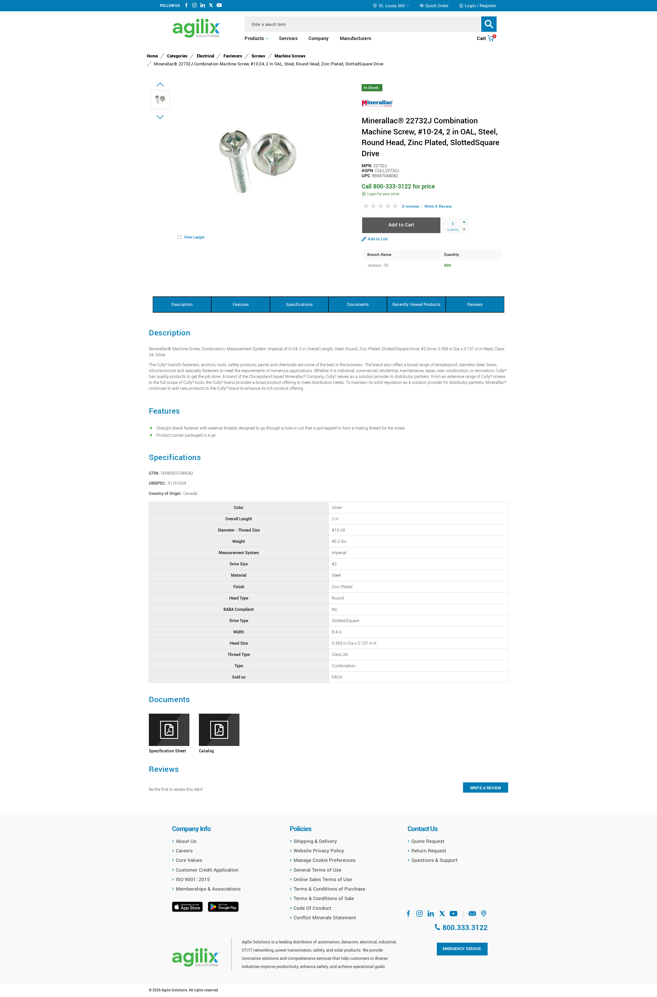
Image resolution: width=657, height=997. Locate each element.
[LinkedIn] (202, 6)
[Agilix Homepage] (195, 957)
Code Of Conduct (312, 908)
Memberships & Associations (208, 888)
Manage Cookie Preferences (325, 860)
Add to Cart (401, 224)
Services (288, 38)
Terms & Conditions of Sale (324, 898)
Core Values (189, 860)
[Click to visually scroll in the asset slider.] (160, 85)
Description (181, 304)
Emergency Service (462, 948)
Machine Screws (290, 56)
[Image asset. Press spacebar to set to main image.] (160, 99)
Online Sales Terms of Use (323, 879)
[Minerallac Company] (378, 103)
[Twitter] (211, 6)
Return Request (428, 850)
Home (152, 56)
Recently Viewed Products (416, 304)
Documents (358, 304)
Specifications (299, 304)
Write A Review (438, 206)
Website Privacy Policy (319, 850)
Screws (258, 56)
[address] (484, 915)
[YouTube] (219, 6)
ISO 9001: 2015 (193, 879)
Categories (177, 56)
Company (318, 38)
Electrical (205, 56)
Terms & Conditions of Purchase (329, 888)
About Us (186, 841)
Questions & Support (434, 860)
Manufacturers (355, 38)
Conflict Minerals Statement (325, 917)
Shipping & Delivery (315, 841)
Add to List (378, 238)
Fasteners (233, 56)
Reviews (474, 304)
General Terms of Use (317, 869)
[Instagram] (194, 6)
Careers (184, 850)
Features (241, 304)
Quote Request (428, 841)
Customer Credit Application (207, 869)
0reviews (411, 206)
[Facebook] (186, 6)
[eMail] (472, 915)
